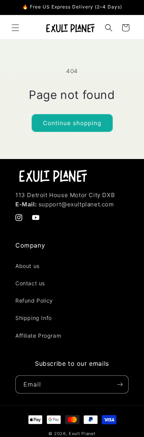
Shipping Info (33, 318)
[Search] (108, 27)
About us (27, 266)
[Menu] (15, 27)
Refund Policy (34, 300)
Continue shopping (72, 123)
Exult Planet (82, 433)
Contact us (30, 283)
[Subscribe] (119, 384)
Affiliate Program (38, 335)
